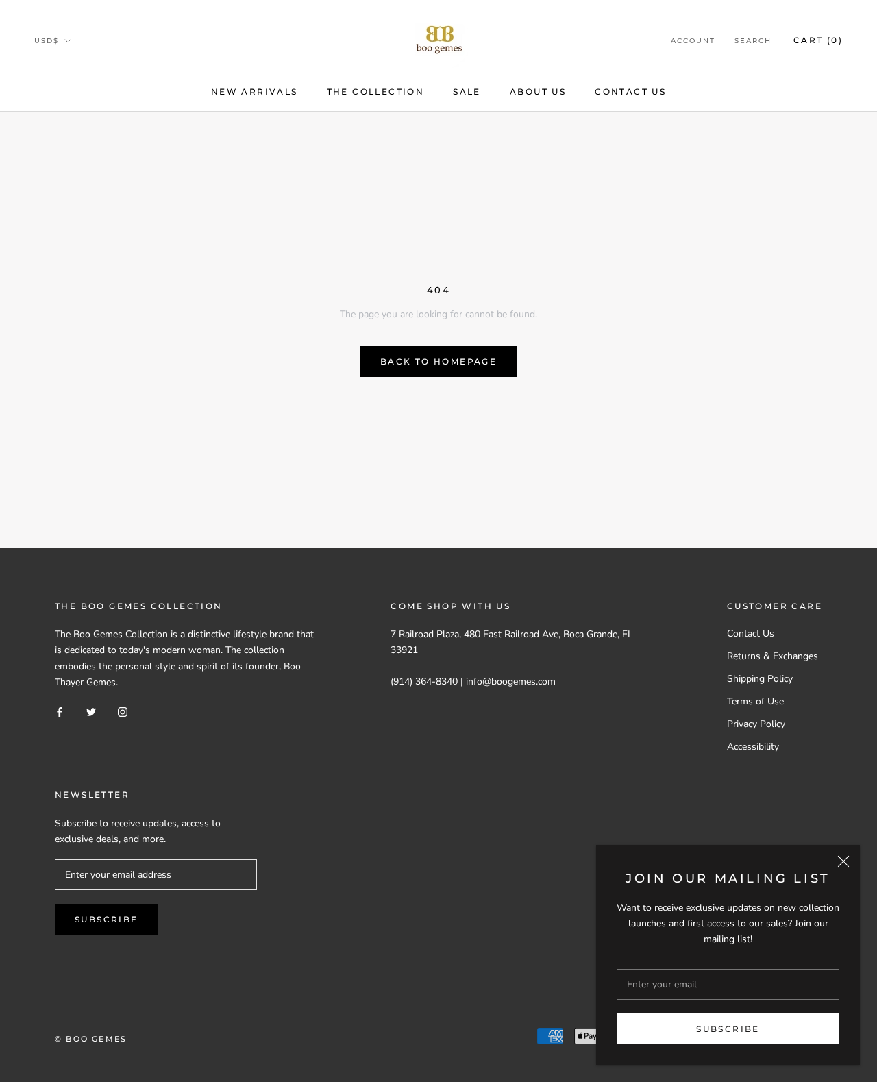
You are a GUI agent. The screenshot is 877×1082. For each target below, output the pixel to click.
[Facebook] (59, 712)
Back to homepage (438, 361)
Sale (467, 91)
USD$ (46, 40)
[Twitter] (91, 712)
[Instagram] (122, 712)
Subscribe (728, 1029)
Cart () (818, 40)
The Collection (376, 91)
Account (693, 40)
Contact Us (630, 91)
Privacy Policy (756, 723)
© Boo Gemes (91, 1039)
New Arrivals (254, 91)
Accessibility (753, 746)
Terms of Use (755, 701)
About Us (538, 91)
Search (752, 40)
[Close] (843, 861)
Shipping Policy (760, 678)
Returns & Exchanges (772, 656)
